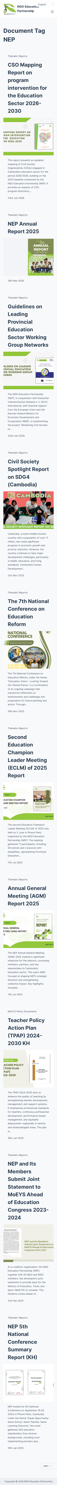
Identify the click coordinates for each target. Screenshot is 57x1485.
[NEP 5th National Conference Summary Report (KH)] (28, 1383)
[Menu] (52, 11)
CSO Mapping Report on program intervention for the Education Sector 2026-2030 (27, 88)
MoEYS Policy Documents (22, 1011)
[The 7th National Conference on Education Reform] (28, 650)
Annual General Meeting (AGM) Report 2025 (27, 896)
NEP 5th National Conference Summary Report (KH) (22, 1341)
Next (46, 1466)
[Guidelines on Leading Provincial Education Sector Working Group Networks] (28, 370)
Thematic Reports (17, 56)
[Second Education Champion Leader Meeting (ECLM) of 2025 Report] (28, 801)
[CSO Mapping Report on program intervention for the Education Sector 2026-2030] (28, 136)
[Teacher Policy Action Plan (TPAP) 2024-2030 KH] (28, 1069)
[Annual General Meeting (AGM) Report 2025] (28, 929)
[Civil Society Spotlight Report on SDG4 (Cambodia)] (28, 510)
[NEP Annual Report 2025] (28, 257)
